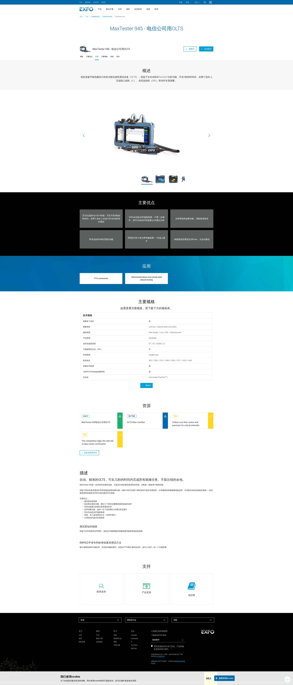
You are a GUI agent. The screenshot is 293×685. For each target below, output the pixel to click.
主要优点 (89, 56)
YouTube (134, 645)
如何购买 (138, 9)
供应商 (103, 2)
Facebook (134, 638)
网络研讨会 (118, 638)
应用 (96, 56)
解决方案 (109, 9)
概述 (81, 56)
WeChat (134, 648)
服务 (128, 9)
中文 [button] (196, 2)
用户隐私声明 (160, 656)
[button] (205, 2)
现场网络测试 (95, 16)
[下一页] (209, 135)
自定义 (208, 678)
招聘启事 (87, 2)
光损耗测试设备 (107, 16)
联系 (156, 9)
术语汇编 (117, 645)
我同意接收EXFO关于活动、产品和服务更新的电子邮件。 (169, 647)
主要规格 (104, 56)
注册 (180, 2)
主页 (81, 16)
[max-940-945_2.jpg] (173, 179)
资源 (148, 9)
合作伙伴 (96, 2)
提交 (183, 640)
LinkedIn (134, 635)
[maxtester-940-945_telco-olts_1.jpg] (146, 135)
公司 (80, 2)
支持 (120, 9)
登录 (187, 2)
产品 (100, 9)
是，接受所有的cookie (224, 678)
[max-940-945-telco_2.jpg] (160, 179)
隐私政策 (179, 661)
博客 (115, 642)
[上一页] (83, 135)
